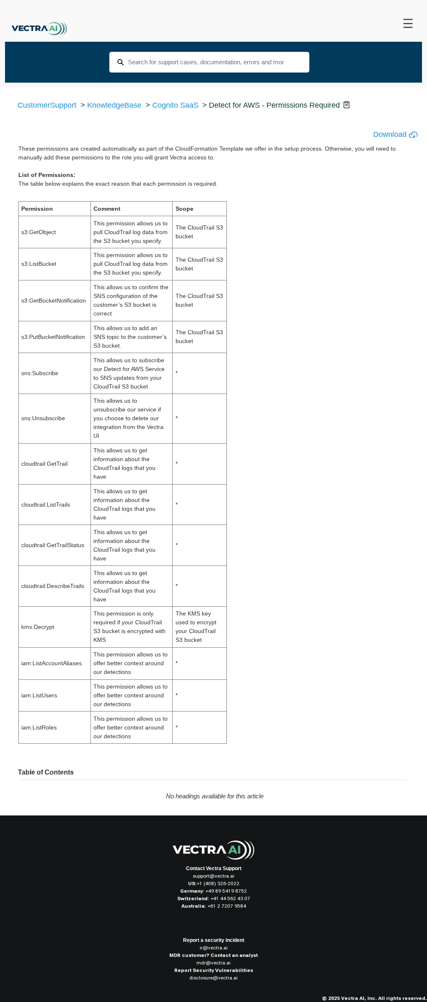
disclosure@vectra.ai (213, 978)
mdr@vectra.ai (213, 963)
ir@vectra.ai (214, 948)
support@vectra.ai (213, 876)
